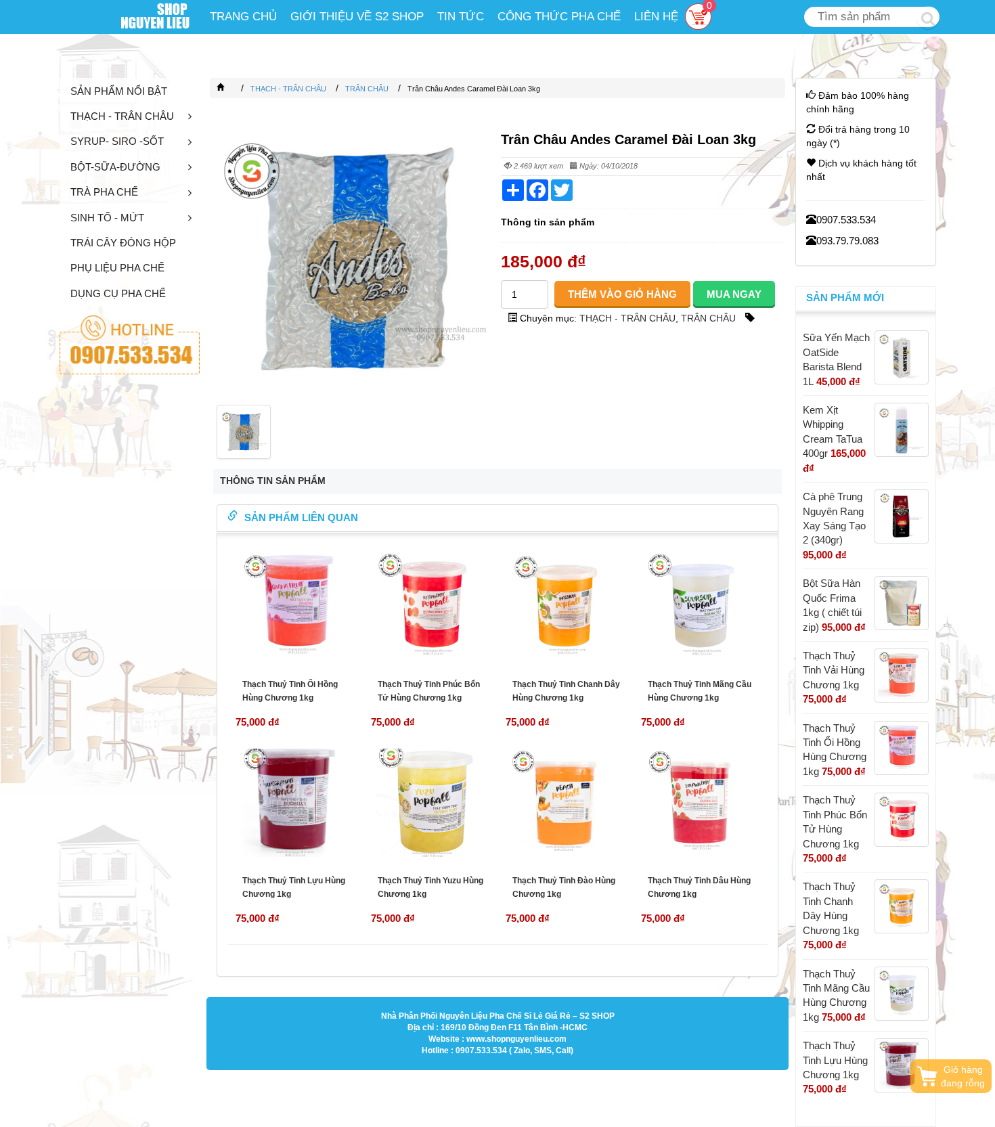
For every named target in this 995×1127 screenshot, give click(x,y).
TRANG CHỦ (243, 16)
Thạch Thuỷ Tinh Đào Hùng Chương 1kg (563, 887)
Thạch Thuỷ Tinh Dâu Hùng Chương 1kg (699, 887)
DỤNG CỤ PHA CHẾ (118, 293)
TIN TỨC (460, 16)
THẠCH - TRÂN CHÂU (122, 116)
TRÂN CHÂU (708, 318)
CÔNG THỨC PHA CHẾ (559, 16)
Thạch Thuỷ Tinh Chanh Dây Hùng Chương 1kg (566, 691)
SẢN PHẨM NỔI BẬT (118, 91)
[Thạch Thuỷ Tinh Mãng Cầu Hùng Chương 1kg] (700, 606)
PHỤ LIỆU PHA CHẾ (117, 267)
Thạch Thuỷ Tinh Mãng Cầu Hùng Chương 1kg (699, 691)
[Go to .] (234, 89)
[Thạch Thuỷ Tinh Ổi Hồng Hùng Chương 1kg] (295, 606)
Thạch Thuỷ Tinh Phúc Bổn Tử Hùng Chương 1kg (429, 691)
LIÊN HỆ (656, 16)
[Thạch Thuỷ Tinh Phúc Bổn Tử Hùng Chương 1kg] (430, 606)
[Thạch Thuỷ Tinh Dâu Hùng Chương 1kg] (700, 802)
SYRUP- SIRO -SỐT (117, 141)
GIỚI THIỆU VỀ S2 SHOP (357, 16)
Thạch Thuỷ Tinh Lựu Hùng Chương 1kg (293, 887)
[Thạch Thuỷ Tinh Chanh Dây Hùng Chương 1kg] (565, 606)
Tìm (927, 17)
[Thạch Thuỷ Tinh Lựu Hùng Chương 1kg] (295, 802)
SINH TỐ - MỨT (107, 217)
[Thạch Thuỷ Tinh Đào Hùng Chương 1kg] (565, 802)
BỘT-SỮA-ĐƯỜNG (115, 167)
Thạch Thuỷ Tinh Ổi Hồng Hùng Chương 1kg (290, 691)
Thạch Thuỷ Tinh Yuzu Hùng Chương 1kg (430, 887)
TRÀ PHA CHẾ (104, 192)
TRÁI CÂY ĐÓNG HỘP (123, 242)
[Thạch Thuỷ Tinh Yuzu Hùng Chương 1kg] (430, 802)
